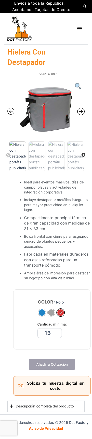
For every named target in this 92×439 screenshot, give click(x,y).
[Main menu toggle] (79, 28)
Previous (8, 155)
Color (45, 302)
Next (83, 155)
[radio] (42, 312)
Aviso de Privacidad (46, 428)
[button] (85, 6)
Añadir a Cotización (52, 364)
